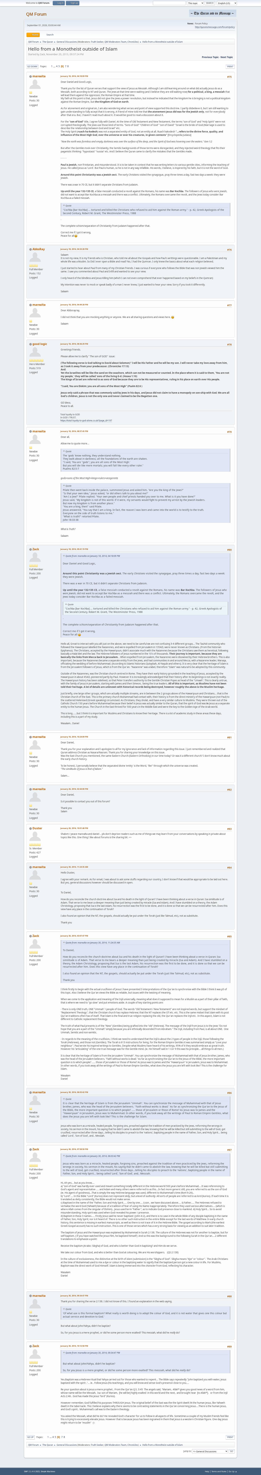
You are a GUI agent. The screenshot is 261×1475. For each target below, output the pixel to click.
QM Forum (36, 14)
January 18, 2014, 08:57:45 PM (74, 431)
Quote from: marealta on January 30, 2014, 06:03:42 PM (93, 1156)
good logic (39, 344)
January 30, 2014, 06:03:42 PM (74, 1092)
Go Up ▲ (233, 1471)
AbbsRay (38, 249)
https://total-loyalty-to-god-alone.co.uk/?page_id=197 (86, 420)
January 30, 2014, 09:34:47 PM (74, 1295)
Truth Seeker (97, 41)
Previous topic (210, 57)
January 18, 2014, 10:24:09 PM (74, 736)
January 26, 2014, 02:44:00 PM (74, 789)
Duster (37, 828)
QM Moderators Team (115, 41)
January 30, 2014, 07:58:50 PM (74, 1149)
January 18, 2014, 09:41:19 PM (74, 549)
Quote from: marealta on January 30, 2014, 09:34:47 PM (93, 1352)
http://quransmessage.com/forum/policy (215, 27)
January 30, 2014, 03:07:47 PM (74, 935)
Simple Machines (48, 1471)
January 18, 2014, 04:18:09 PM (74, 76)
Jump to (187, 1451)
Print (230, 66)
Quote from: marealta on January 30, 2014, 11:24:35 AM (93, 942)
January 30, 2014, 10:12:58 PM (74, 1346)
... (54, 66)
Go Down (32, 66)
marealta (39, 76)
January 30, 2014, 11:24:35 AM (74, 867)
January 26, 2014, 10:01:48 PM (74, 828)
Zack (35, 549)
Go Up (30, 1437)
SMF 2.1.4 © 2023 (32, 1471)
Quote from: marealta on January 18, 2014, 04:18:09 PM (93, 555)
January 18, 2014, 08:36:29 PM (74, 343)
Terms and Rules (218, 1471)
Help (207, 1471)
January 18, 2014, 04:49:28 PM (74, 304)
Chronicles (132, 41)
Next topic (227, 57)
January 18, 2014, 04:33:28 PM (74, 249)
